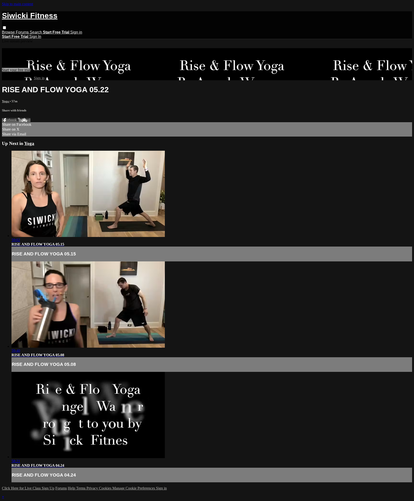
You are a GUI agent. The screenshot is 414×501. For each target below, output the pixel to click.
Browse (9, 32)
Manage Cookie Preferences (134, 488)
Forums (23, 32)
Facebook (10, 120)
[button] (4, 27)
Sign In (35, 37)
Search (36, 32)
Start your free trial (16, 70)
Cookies (105, 488)
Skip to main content (17, 4)
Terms (81, 488)
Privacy (92, 488)
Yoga (6, 101)
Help (72, 488)
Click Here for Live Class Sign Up (28, 488)
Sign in (76, 32)
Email (26, 120)
